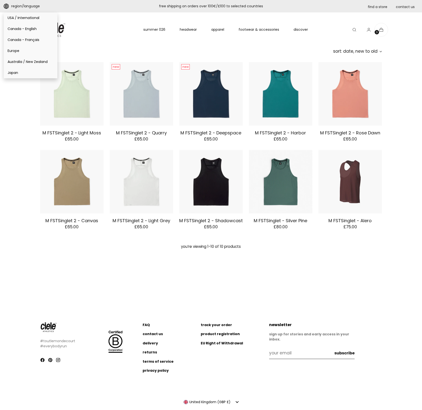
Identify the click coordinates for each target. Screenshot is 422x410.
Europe (13, 50)
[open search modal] (354, 30)
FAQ (146, 324)
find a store (377, 6)
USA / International (23, 17)
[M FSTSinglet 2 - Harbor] (280, 94)
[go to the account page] (367, 30)
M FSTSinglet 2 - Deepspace (210, 133)
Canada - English (22, 28)
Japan (13, 72)
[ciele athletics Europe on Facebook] (43, 361)
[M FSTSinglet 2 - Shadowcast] (211, 181)
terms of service (158, 361)
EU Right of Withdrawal (222, 343)
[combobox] (211, 402)
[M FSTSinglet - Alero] (350, 181)
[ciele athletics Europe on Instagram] (59, 361)
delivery (150, 343)
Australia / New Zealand (28, 61)
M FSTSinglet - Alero (350, 221)
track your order (216, 324)
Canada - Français (23, 39)
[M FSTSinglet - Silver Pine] (280, 181)
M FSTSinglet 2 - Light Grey (141, 221)
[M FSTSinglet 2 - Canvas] (72, 181)
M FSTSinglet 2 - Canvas (71, 221)
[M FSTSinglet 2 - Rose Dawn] (350, 94)
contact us (405, 6)
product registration (220, 333)
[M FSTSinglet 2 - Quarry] (141, 94)
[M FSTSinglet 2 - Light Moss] (72, 94)
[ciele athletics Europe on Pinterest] (51, 361)
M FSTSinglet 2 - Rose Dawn (350, 133)
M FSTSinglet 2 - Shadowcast (211, 221)
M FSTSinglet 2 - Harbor (280, 133)
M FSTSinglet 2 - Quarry (141, 133)
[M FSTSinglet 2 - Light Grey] (141, 181)
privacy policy (156, 370)
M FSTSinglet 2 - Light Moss (71, 133)
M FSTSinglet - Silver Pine (280, 221)
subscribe (344, 353)
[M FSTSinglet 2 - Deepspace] (211, 94)
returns (150, 352)
